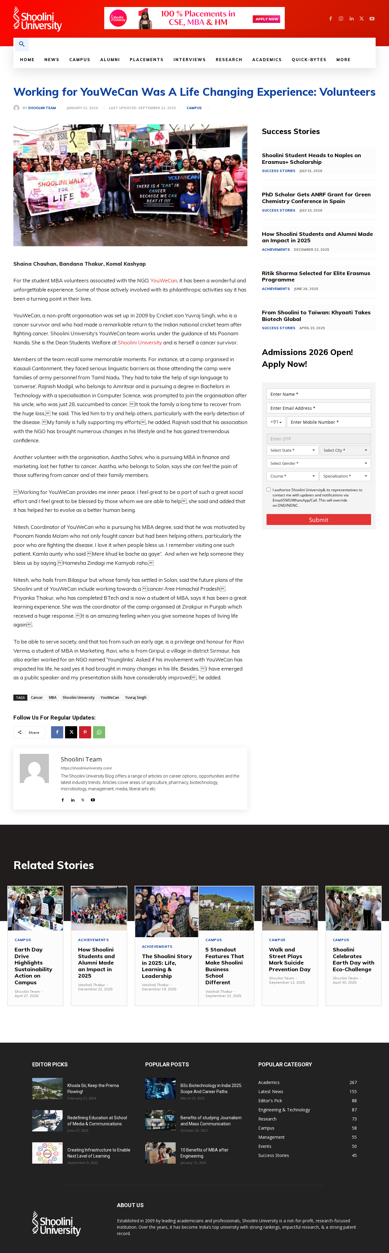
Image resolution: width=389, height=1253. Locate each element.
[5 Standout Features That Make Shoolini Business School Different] (226, 908)
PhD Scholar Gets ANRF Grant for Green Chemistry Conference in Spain (316, 198)
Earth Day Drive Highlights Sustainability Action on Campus (33, 966)
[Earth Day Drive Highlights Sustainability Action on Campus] (35, 908)
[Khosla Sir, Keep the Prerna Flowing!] (47, 1088)
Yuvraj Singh (135, 697)
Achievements (276, 249)
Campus (194, 108)
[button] (22, 44)
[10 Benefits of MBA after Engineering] (160, 1153)
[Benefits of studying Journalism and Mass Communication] (160, 1120)
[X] (361, 18)
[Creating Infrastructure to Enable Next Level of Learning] (47, 1153)
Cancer (37, 697)
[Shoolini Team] (17, 108)
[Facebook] (330, 18)
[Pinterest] (85, 732)
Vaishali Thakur (91, 984)
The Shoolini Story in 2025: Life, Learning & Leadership (167, 966)
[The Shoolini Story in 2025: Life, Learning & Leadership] (167, 911)
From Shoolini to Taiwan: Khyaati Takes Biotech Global (316, 316)
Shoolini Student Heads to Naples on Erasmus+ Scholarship (311, 158)
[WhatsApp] (99, 732)
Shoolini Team (42, 108)
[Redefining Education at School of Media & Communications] (47, 1120)
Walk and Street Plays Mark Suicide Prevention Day (290, 959)
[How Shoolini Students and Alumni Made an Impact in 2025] (98, 908)
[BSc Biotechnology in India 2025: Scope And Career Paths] (160, 1088)
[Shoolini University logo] (58, 19)
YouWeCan (163, 280)
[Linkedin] (351, 18)
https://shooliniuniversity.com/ (86, 768)
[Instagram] (341, 18)
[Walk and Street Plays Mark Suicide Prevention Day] (289, 908)
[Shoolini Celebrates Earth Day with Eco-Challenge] (353, 908)
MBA (53, 697)
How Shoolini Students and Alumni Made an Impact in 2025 (317, 237)
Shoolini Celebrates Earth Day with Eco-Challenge (353, 959)
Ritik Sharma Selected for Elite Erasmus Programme (316, 276)
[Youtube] (372, 18)
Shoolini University (140, 342)
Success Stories (278, 171)
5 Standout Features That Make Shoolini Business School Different (224, 966)
